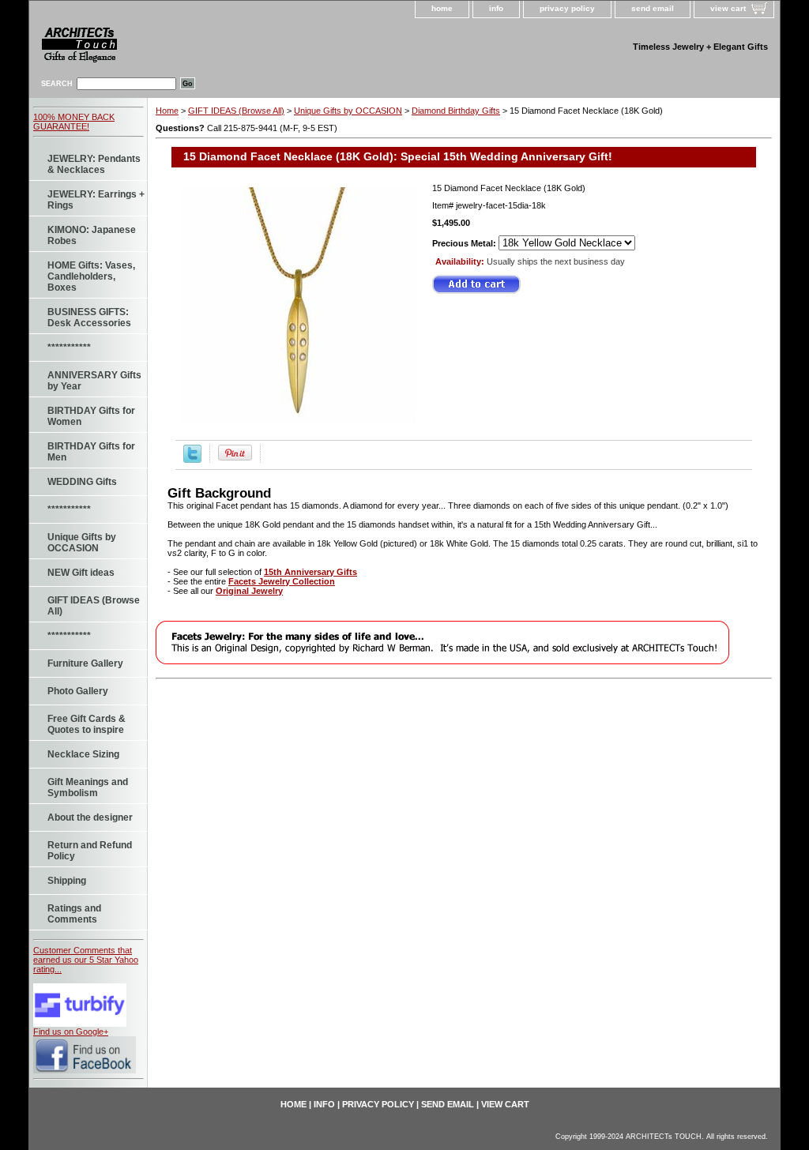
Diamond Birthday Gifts (456, 110)
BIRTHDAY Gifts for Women (91, 416)
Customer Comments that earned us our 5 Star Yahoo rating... (85, 959)
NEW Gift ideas (81, 572)
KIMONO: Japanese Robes (91, 235)
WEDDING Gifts (82, 481)
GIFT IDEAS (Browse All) (93, 606)
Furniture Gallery (85, 663)
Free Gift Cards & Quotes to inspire (86, 724)
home (442, 8)
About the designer (90, 817)
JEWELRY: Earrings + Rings (96, 200)
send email (652, 8)
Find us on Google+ (70, 1031)
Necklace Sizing (83, 754)
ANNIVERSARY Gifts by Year (94, 381)
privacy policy (567, 8)
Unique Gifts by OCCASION (81, 543)
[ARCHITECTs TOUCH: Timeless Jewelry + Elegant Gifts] (167, 48)
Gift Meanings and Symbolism (87, 787)
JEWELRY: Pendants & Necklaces (94, 164)
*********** (69, 347)
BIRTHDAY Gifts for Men (91, 452)
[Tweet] (192, 459)
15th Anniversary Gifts (310, 572)
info (496, 8)
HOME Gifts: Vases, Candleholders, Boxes (91, 276)
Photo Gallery (77, 691)
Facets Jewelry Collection (281, 581)
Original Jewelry (249, 591)
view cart (728, 8)
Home (167, 110)
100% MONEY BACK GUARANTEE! (74, 121)
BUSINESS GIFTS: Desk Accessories (89, 317)
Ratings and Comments (74, 914)
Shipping (66, 880)
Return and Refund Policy (89, 851)
